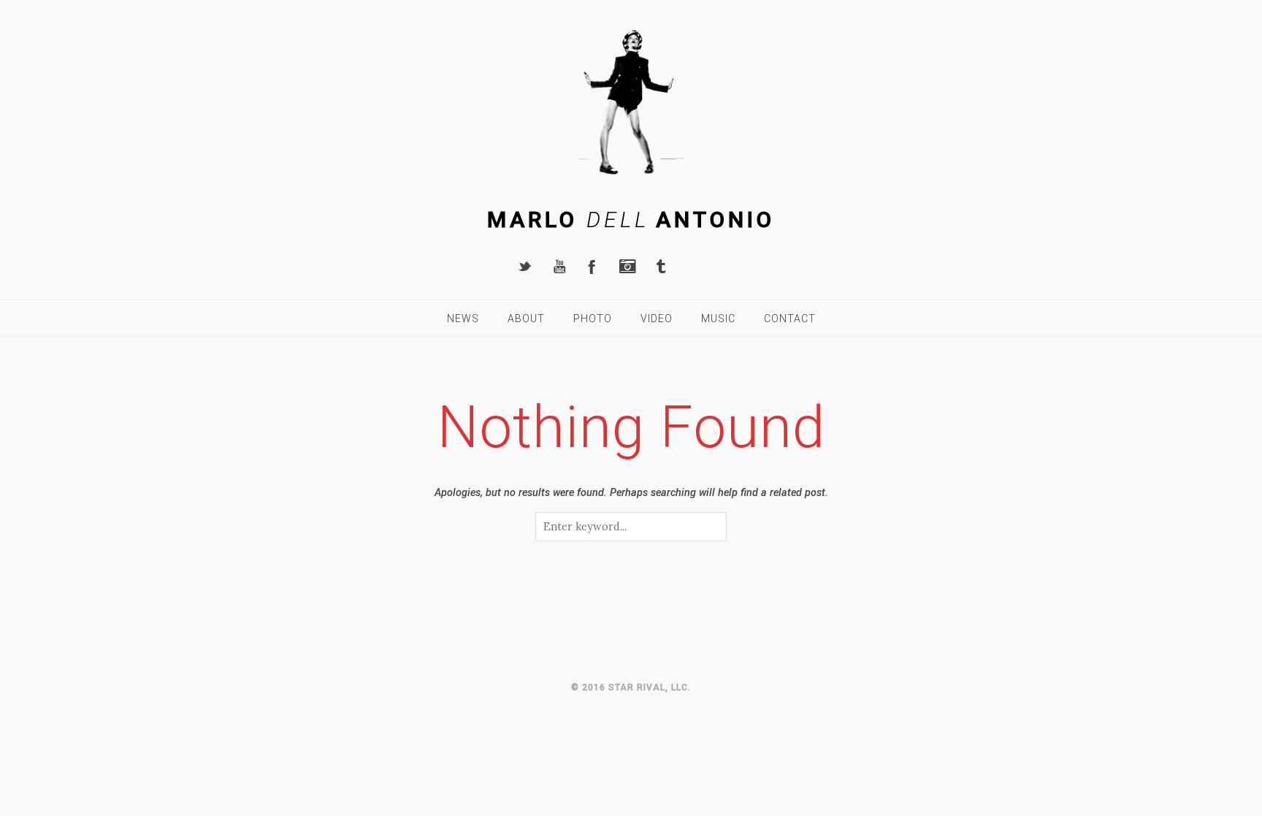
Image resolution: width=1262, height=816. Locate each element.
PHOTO (592, 318)
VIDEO (656, 318)
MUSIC (718, 318)
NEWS (463, 318)
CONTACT (790, 318)
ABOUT (526, 318)
